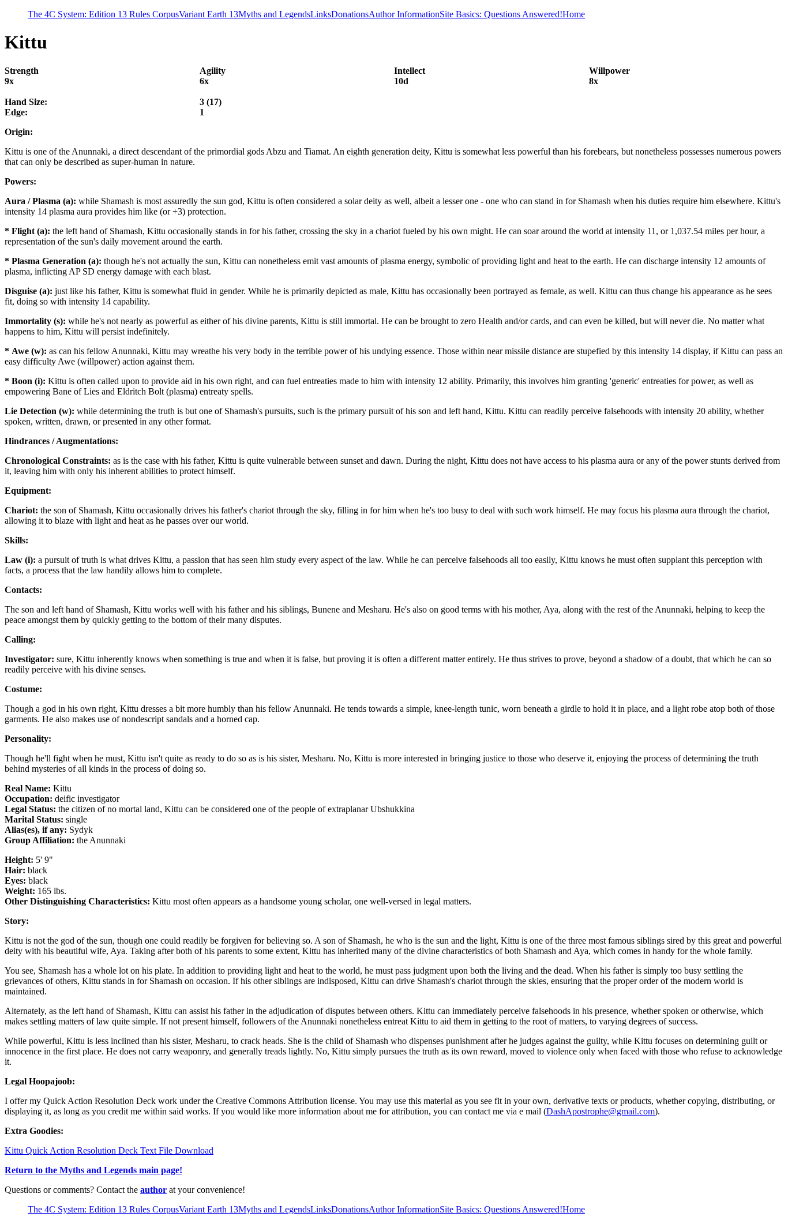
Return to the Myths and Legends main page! (93, 1170)
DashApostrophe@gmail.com (600, 1111)
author (153, 1190)
